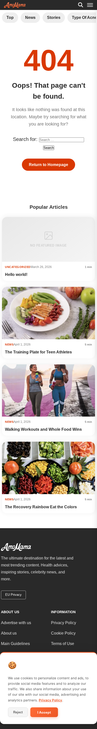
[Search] (80, 4)
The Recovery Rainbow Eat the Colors (41, 507)
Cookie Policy (63, 633)
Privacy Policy (63, 623)
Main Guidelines (15, 644)
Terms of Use (62, 644)
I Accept (44, 712)
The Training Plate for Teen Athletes (38, 352)
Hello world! (16, 274)
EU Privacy (13, 595)
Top (10, 17)
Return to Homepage (48, 165)
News (30, 17)
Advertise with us (16, 623)
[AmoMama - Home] (15, 5)
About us (9, 633)
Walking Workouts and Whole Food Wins (43, 429)
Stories (53, 17)
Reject (18, 712)
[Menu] (90, 5)
